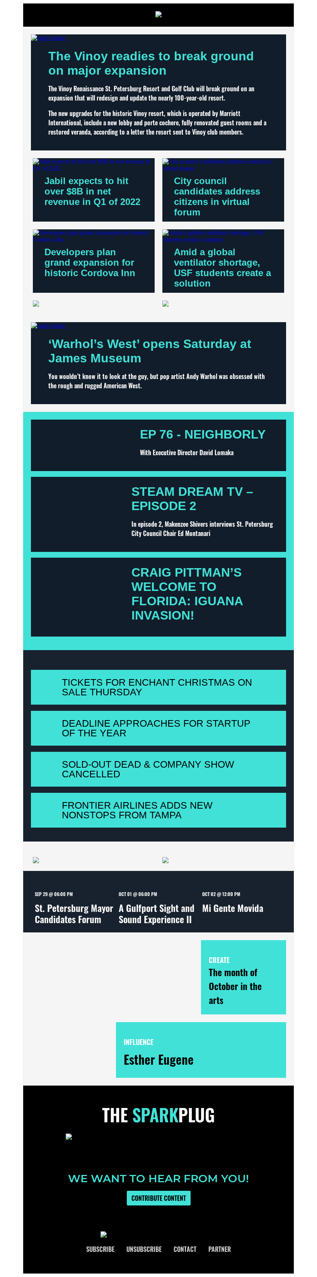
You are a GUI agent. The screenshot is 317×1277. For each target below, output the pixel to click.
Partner (219, 1249)
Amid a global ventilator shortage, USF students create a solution (222, 268)
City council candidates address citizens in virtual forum (217, 196)
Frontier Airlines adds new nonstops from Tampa (137, 810)
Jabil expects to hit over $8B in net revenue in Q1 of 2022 (92, 191)
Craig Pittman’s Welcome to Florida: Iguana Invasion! (187, 593)
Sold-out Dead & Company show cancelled (148, 769)
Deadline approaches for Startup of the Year (156, 728)
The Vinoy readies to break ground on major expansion (151, 63)
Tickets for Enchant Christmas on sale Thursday (157, 687)
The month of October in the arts (235, 986)
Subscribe (100, 1249)
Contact (185, 1249)
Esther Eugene (159, 1059)
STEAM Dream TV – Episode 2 (192, 499)
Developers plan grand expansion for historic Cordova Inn (89, 262)
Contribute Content (158, 1198)
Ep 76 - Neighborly (203, 434)
